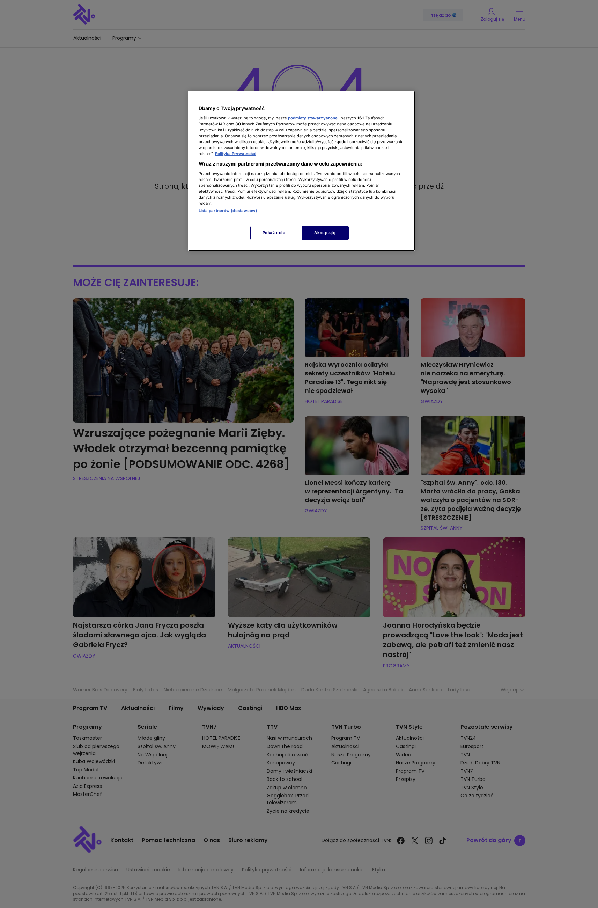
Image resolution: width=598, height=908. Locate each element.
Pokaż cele (274, 232)
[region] (301, 171)
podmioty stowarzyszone (313, 118)
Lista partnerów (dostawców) (228, 210)
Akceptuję (324, 232)
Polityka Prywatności (235, 153)
